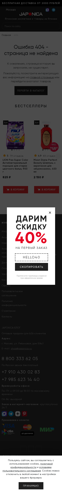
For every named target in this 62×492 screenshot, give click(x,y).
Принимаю (31, 485)
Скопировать (31, 266)
